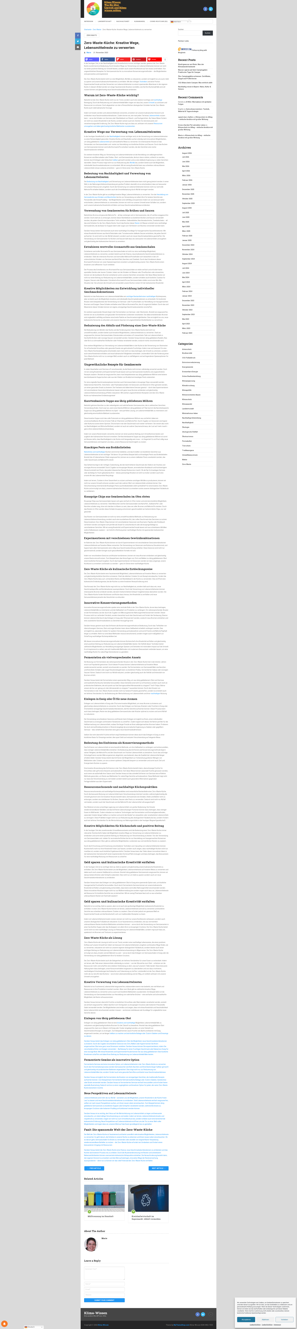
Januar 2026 (187, 185)
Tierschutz (186, 446)
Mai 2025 (185, 222)
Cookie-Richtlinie (255, 1325)
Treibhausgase (188, 450)
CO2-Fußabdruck (188, 358)
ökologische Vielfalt (190, 432)
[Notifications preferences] (4, 1324)
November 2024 (188, 250)
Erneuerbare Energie (190, 372)
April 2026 (186, 171)
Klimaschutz (187, 399)
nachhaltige (158, 100)
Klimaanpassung (188, 381)
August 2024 (187, 263)
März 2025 (186, 231)
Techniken (143, 82)
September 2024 (188, 259)
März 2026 (186, 175)
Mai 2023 (185, 319)
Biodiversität (187, 353)
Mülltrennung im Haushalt (100, 1216)
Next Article (158, 1168)
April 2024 (186, 282)
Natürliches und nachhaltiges (94, 452)
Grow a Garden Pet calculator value (191, 125)
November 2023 (188, 305)
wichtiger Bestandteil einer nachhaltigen (141, 296)
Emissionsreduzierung (191, 362)
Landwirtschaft (104, 21)
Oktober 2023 (187, 310)
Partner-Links (183, 41)
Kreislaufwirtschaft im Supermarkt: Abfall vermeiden (146, 1217)
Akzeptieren (246, 1320)
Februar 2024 (187, 291)
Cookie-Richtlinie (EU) (159, 21)
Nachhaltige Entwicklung (191, 418)
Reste (137, 223)
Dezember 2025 (188, 189)
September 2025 (188, 203)
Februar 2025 (187, 236)
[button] (92, 59)
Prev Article (95, 1168)
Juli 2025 (185, 212)
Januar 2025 (187, 240)
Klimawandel (139, 21)
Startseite (87, 29)
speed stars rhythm (185, 117)
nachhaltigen (155, 693)
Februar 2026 (187, 180)
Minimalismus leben (190, 413)
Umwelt (152, 103)
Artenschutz (187, 349)
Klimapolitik (186, 390)
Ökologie (185, 427)
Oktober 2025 (187, 199)
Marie (89, 52)
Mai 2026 (185, 166)
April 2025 (186, 226)
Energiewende (187, 367)
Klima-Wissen (95, 1313)
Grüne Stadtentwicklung (191, 376)
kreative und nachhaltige (126, 1023)
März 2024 (186, 287)
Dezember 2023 (188, 300)
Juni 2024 (185, 273)
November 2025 (188, 194)
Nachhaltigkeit (122, 21)
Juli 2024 (185, 268)
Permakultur (187, 441)
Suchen (181, 29)
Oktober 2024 (187, 254)
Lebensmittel (104, 142)
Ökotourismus (187, 436)
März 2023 (186, 328)
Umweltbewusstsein (190, 455)
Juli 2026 (185, 157)
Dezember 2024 (188, 245)
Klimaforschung (188, 385)
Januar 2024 (187, 296)
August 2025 (187, 208)
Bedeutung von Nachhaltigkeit (98, 181)
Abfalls (132, 163)
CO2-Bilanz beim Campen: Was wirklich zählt (195, 83)
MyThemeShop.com (181, 1325)
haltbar (115, 160)
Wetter (184, 460)
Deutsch (177, 22)
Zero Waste (97, 29)
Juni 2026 (185, 162)
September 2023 (188, 314)
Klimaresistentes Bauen (191, 395)
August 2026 (187, 153)
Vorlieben (284, 1320)
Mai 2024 (185, 277)
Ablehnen (265, 1320)
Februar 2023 (187, 333)
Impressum (277, 1325)
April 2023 (186, 324)
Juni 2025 (185, 217)
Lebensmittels (154, 115)
